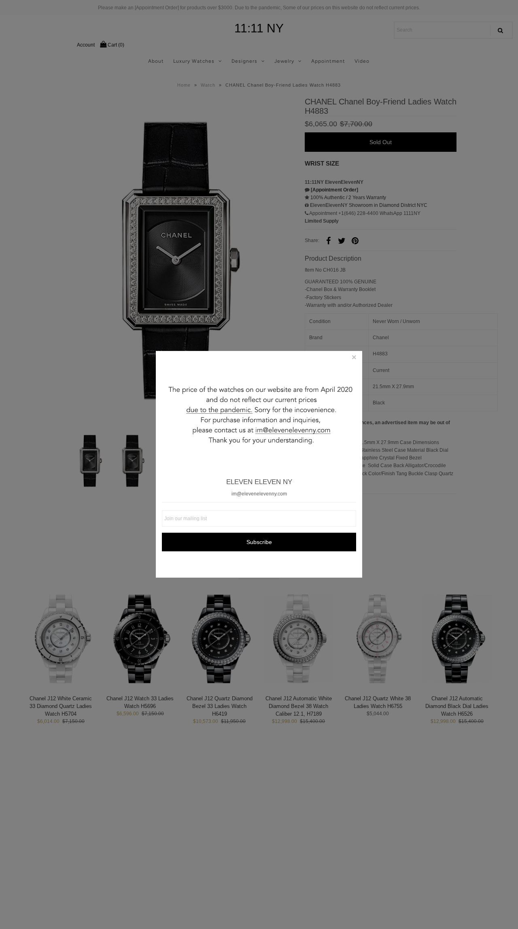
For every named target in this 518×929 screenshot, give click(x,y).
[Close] (354, 359)
